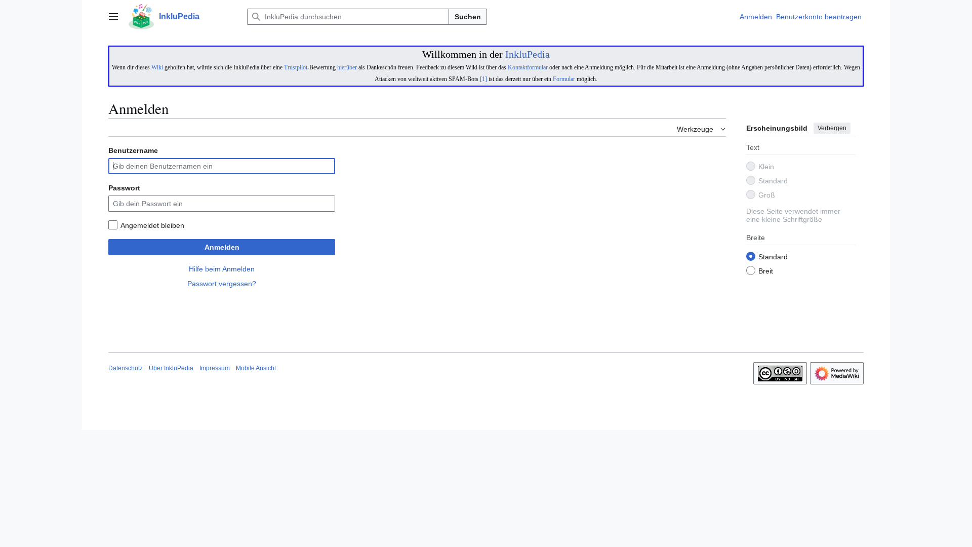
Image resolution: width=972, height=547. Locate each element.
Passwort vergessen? (221, 284)
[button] (113, 17)
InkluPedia (527, 54)
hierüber (347, 67)
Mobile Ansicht (256, 368)
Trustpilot (295, 67)
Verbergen (832, 128)
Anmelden (222, 247)
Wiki (157, 67)
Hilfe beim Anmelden (222, 269)
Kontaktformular (528, 67)
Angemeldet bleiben (152, 225)
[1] (483, 79)
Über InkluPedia (171, 368)
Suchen (468, 17)
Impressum (214, 368)
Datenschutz (125, 368)
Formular (564, 79)
